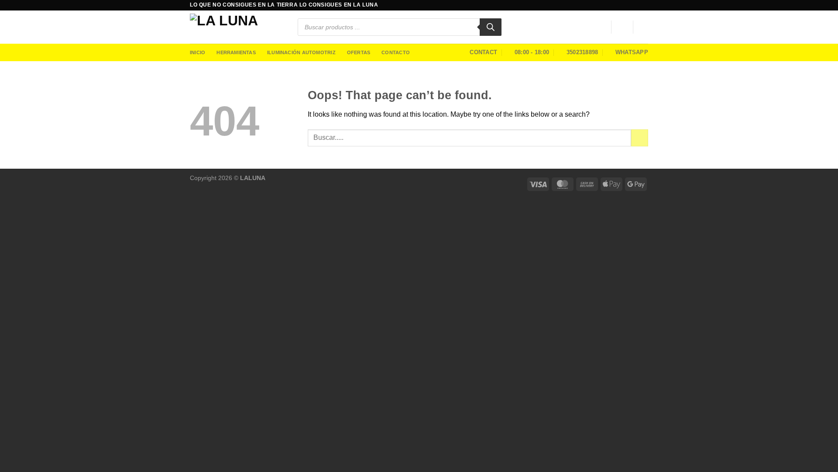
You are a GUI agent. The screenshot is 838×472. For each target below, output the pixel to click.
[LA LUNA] (237, 27)
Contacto (395, 52)
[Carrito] (643, 27)
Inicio (197, 52)
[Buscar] (490, 27)
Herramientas (236, 52)
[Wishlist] (601, 27)
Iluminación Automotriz (301, 52)
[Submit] (639, 137)
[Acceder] (622, 27)
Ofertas (359, 52)
